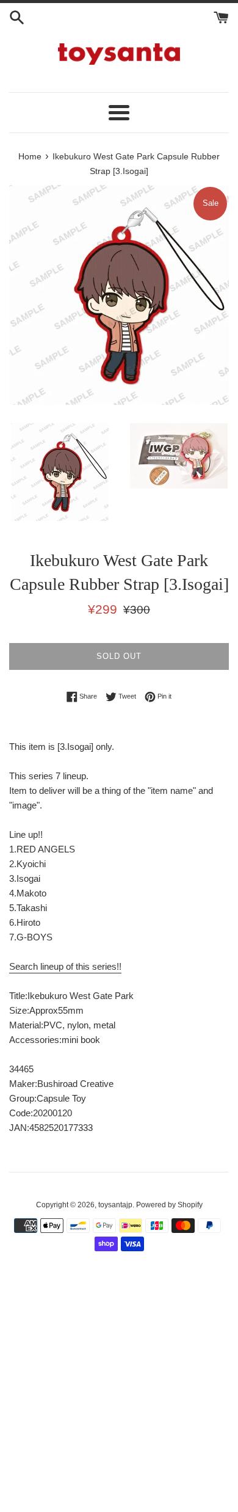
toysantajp (115, 1205)
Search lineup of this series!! (65, 966)
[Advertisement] (119, 1389)
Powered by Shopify (169, 1205)
